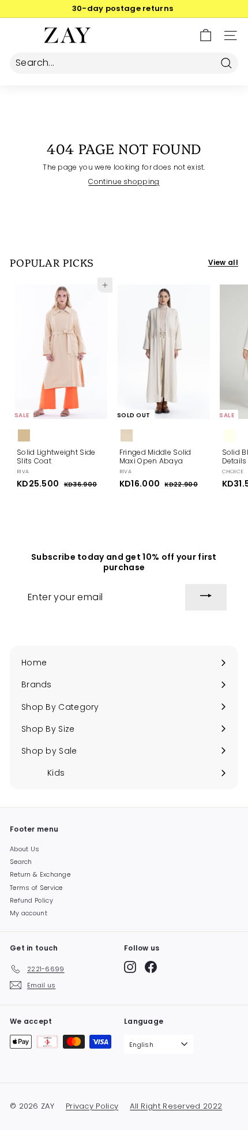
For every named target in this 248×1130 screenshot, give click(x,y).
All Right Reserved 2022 (176, 1106)
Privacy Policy (92, 1106)
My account (28, 913)
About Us (24, 849)
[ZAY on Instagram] (130, 967)
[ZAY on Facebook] (151, 967)
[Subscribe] (206, 597)
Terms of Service (36, 887)
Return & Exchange (40, 874)
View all (223, 262)
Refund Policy (31, 900)
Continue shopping (123, 181)
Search (21, 861)
